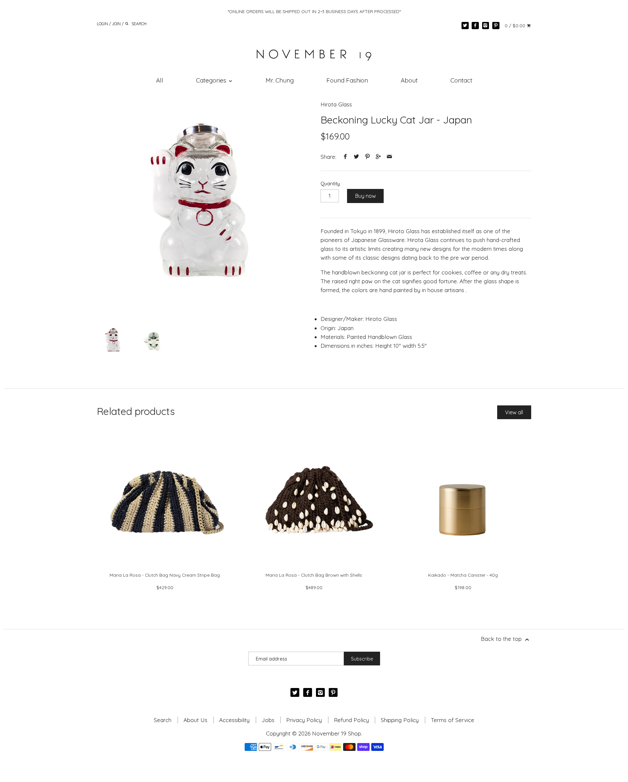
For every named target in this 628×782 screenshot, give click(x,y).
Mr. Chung (280, 80)
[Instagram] (485, 25)
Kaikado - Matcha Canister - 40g (463, 575)
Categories (212, 80)
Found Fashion (347, 80)
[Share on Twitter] (356, 156)
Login (102, 23)
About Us (195, 720)
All (159, 80)
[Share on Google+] (378, 156)
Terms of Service (452, 720)
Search (162, 720)
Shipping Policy (400, 720)
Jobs (268, 720)
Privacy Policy (304, 720)
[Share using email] (389, 156)
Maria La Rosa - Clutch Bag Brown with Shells (314, 575)
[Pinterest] (495, 25)
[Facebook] (475, 25)
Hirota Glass (336, 104)
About (409, 80)
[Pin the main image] (367, 156)
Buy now (365, 196)
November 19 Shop (336, 733)
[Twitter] (465, 25)
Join (116, 23)
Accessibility (234, 720)
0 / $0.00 (516, 25)
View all (514, 412)
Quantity (330, 184)
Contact (461, 80)
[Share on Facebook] (345, 156)
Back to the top (502, 638)
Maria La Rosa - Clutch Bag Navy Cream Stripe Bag (165, 575)
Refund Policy (351, 720)
